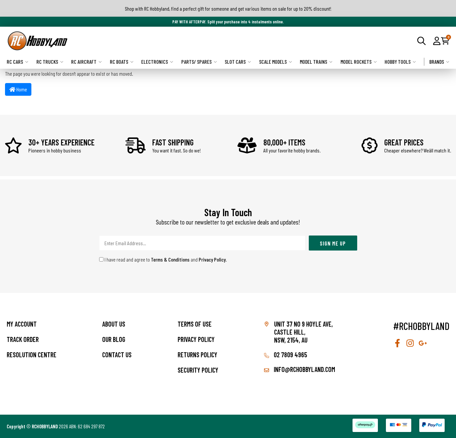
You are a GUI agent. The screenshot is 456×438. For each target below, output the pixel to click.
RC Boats (119, 61)
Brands (436, 61)
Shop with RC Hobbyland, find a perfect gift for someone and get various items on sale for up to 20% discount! (228, 8)
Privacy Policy (212, 259)
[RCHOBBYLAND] (117, 41)
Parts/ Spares (196, 61)
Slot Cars (235, 61)
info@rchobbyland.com (303, 369)
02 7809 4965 (289, 355)
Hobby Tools (398, 61)
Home (21, 89)
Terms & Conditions (170, 259)
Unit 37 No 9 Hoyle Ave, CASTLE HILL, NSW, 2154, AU (303, 332)
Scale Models (273, 61)
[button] (437, 40)
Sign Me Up (333, 243)
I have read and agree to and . (165, 259)
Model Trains (313, 61)
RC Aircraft (83, 61)
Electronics (154, 61)
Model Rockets (356, 61)
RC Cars (15, 61)
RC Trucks (47, 61)
